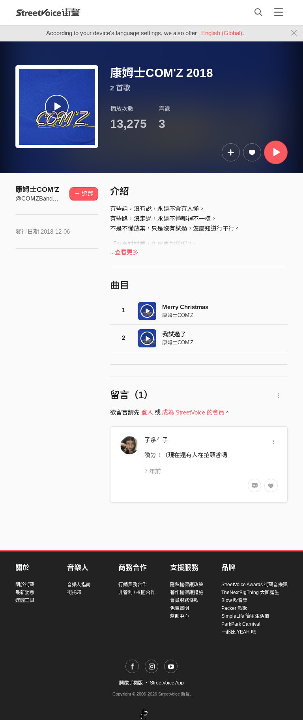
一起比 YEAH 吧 (238, 632)
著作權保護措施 (186, 592)
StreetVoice (47, 12)
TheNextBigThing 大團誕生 (250, 592)
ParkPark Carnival (240, 624)
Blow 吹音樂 (234, 600)
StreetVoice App (167, 683)
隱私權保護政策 (186, 584)
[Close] (294, 33)
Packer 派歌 (234, 608)
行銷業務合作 (132, 584)
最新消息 (24, 592)
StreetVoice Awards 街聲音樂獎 (254, 584)
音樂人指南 (79, 584)
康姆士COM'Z (37, 189)
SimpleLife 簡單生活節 (245, 616)
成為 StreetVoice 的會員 (193, 412)
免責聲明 (179, 608)
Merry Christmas (185, 307)
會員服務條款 (184, 600)
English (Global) (221, 33)
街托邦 (74, 592)
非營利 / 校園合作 (136, 592)
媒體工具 (24, 600)
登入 (147, 412)
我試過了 (174, 334)
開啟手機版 (131, 683)
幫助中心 (179, 616)
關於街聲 (24, 584)
